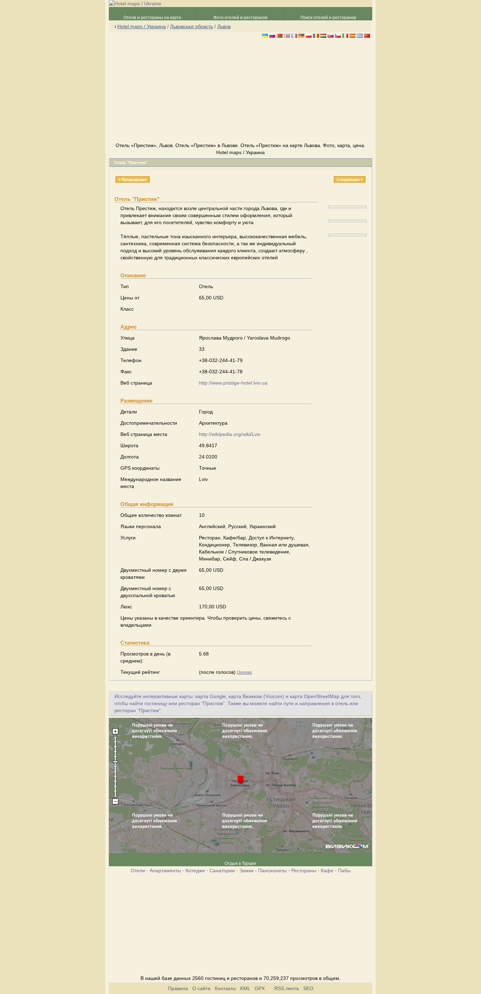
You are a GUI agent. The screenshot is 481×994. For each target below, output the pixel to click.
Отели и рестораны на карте (152, 17)
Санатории (222, 870)
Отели (138, 870)
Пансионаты (272, 870)
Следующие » (350, 179)
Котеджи (195, 870)
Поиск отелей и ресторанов (328, 17)
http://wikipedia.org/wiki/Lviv (230, 434)
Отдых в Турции (240, 863)
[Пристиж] (347, 206)
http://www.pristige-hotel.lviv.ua (233, 383)
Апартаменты (165, 870)
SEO (308, 988)
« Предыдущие (132, 179)
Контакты (225, 988)
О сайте (201, 988)
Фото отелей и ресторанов (240, 17)
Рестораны (303, 870)
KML (245, 988)
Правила (178, 988)
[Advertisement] (240, 91)
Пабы (344, 870)
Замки (246, 870)
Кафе (327, 870)
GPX (260, 988)
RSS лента (286, 988)
